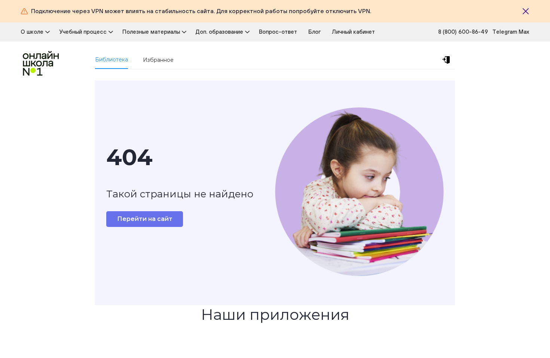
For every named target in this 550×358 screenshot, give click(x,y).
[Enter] (447, 59)
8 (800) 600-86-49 (463, 31)
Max (524, 31)
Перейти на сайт (144, 218)
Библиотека (111, 59)
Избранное (158, 60)
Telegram (505, 31)
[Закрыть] (525, 11)
